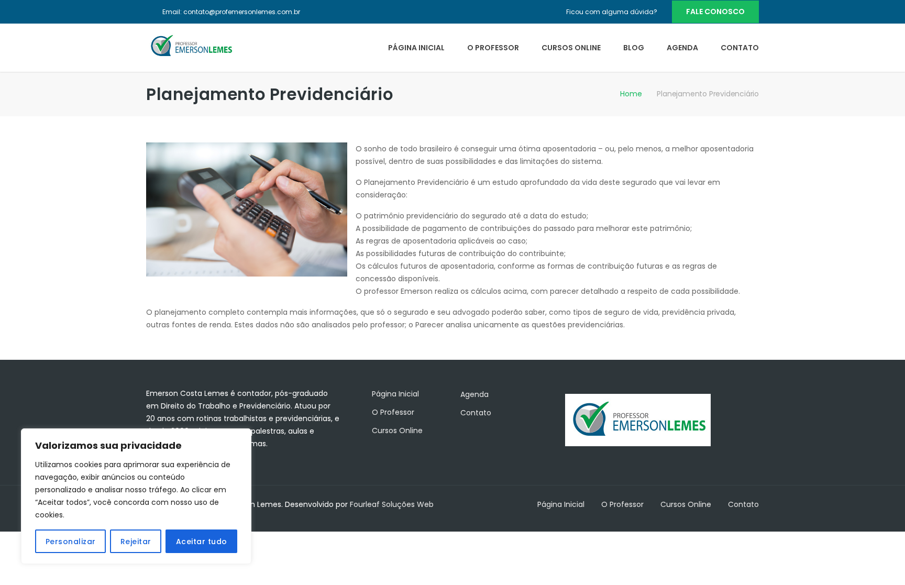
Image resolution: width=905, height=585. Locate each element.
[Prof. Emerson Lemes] (190, 45)
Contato (740, 47)
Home (631, 94)
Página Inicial (416, 47)
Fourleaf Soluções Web (392, 504)
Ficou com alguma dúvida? (611, 11)
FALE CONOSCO (715, 11)
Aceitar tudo (201, 541)
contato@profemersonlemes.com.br (241, 11)
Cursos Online (571, 47)
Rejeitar (135, 541)
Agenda (682, 47)
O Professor (493, 47)
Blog (633, 47)
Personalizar (71, 541)
